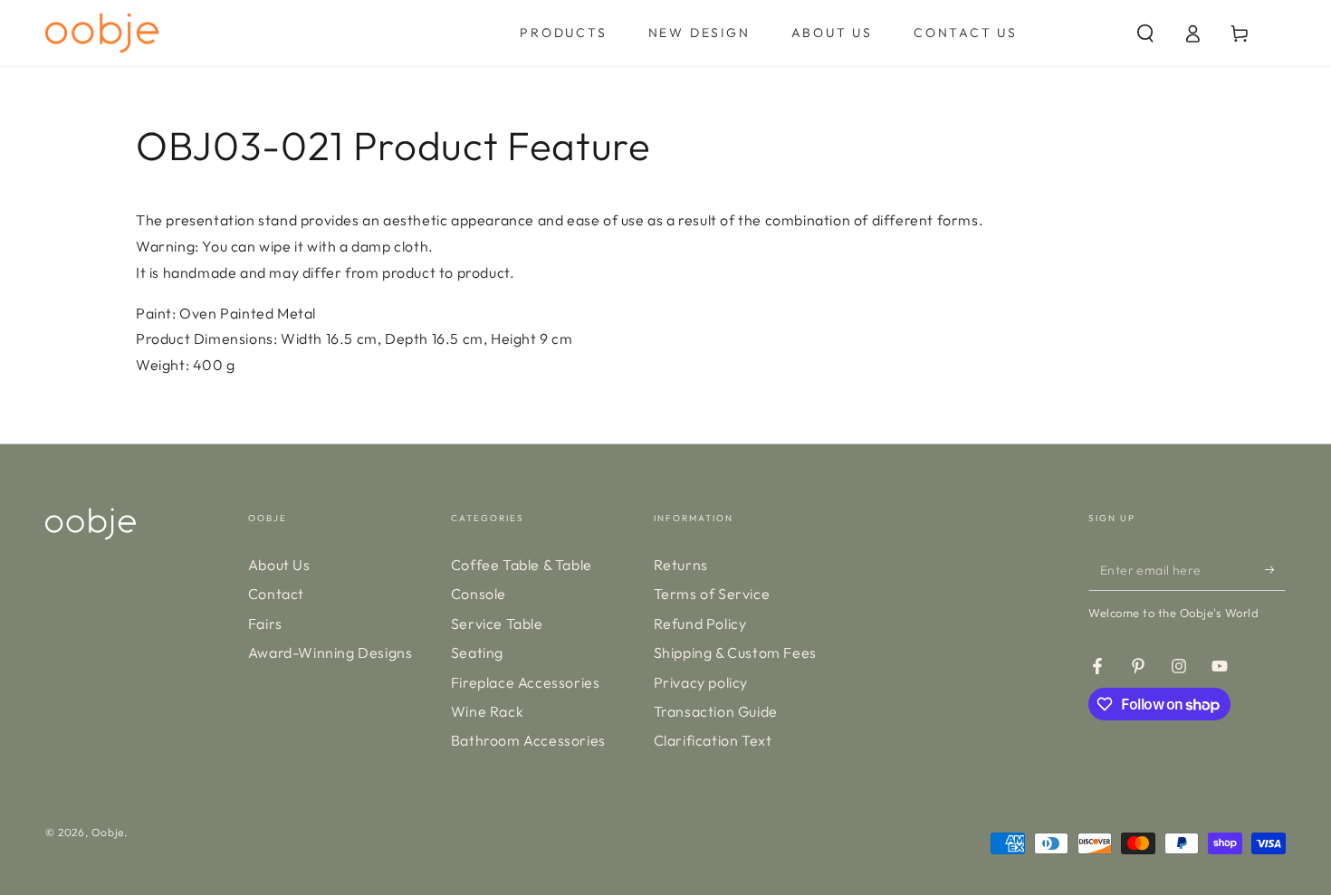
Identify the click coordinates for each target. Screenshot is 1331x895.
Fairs (265, 623)
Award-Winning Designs (330, 652)
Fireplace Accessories (525, 682)
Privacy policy (701, 682)
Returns (681, 565)
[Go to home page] (101, 33)
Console (478, 594)
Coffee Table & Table (521, 565)
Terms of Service (712, 594)
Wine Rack (487, 711)
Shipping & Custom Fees (735, 652)
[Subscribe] (1275, 570)
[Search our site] (1145, 33)
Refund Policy (700, 623)
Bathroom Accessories (528, 740)
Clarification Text (713, 740)
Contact (276, 594)
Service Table (497, 623)
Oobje (107, 832)
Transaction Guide (716, 711)
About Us (279, 565)
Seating (477, 652)
